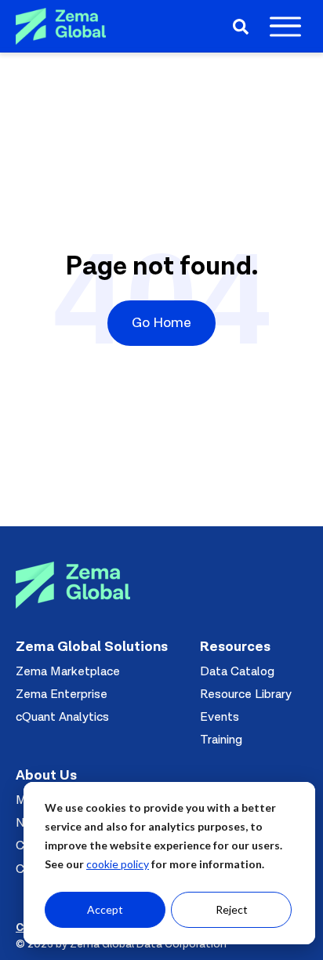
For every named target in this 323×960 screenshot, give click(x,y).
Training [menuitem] (221, 740)
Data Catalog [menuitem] (237, 671)
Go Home (161, 323)
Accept (105, 909)
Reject (232, 909)
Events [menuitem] (219, 717)
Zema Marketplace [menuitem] (68, 671)
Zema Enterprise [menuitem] (61, 694)
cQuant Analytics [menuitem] (62, 717)
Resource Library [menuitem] (246, 694)
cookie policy (117, 864)
